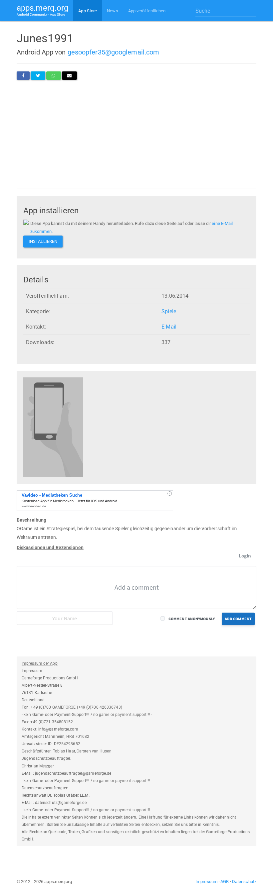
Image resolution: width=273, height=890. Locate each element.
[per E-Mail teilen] (69, 75)
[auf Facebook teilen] (23, 75)
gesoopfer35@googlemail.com (113, 52)
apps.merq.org (42, 9)
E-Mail (168, 327)
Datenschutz (244, 881)
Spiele (168, 311)
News (112, 10)
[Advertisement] (136, 133)
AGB (224, 881)
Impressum (206, 881)
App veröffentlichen (147, 10)
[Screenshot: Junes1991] (53, 427)
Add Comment (238, 618)
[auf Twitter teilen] (38, 75)
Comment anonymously (191, 618)
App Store (87, 10)
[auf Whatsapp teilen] (53, 75)
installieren (43, 241)
